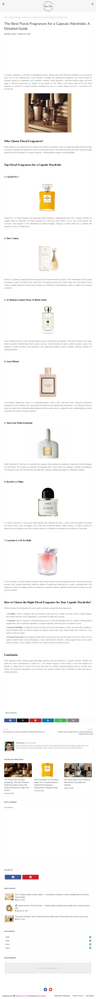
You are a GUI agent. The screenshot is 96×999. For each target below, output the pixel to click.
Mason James (11, 34)
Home (6, 17)
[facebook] (13, 877)
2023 (48, 948)
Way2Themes (22, 996)
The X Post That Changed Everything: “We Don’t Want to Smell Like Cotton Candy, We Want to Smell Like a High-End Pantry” (16, 784)
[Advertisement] (48, 51)
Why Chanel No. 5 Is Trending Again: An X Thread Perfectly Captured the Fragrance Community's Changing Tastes (46, 783)
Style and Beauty (15, 17)
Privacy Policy (78, 996)
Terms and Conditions (62, 996)
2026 (48, 937)
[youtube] (50, 989)
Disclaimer (90, 996)
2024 (48, 944)
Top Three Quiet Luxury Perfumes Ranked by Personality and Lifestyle (77, 782)
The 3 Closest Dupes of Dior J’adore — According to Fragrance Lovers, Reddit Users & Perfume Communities (52, 895)
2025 (48, 941)
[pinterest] (30, 877)
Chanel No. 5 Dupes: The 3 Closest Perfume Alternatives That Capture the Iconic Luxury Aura (51, 916)
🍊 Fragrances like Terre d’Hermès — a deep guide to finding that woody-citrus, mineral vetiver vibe (52, 906)
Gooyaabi (42, 996)
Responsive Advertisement (48, 968)
